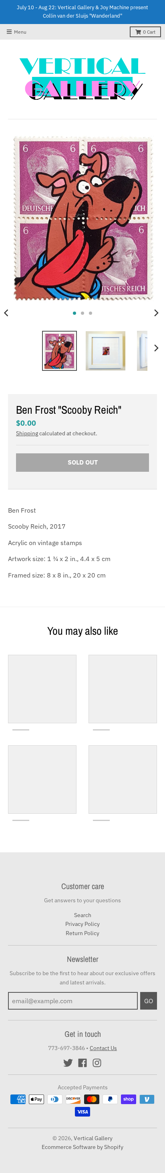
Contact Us (103, 1048)
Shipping (27, 433)
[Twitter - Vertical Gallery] (68, 1063)
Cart (149, 32)
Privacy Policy (82, 924)
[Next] (156, 313)
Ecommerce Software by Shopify (82, 1147)
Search (82, 915)
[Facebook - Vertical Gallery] (82, 1063)
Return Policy (82, 933)
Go (148, 1001)
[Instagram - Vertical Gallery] (97, 1063)
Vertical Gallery (93, 1138)
